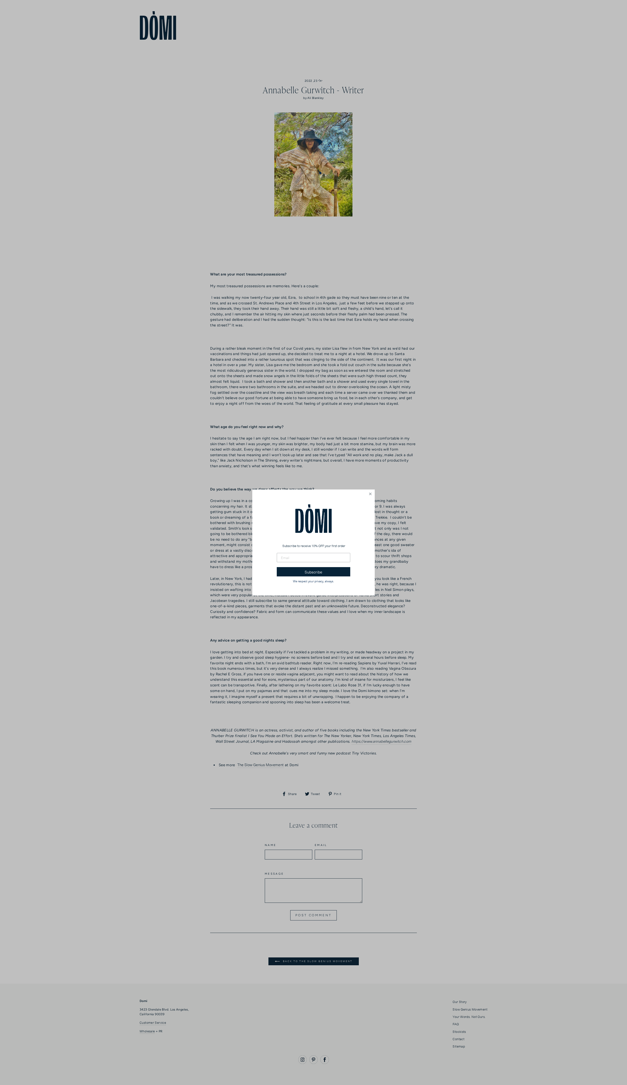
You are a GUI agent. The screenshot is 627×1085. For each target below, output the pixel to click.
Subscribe (313, 572)
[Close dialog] (370, 493)
